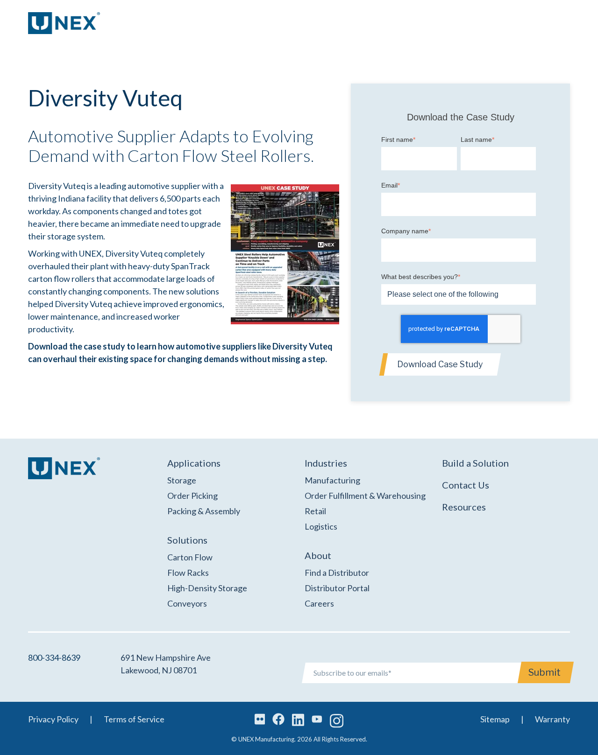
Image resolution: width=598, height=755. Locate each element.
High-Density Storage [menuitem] (207, 588)
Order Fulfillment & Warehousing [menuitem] (365, 495)
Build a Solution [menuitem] (475, 462)
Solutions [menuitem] (187, 539)
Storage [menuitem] (181, 480)
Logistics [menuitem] (321, 526)
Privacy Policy (53, 719)
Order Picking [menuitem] (192, 495)
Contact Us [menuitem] (465, 484)
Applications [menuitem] (194, 462)
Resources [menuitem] (464, 506)
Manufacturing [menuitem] (332, 480)
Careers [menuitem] (319, 603)
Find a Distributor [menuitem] (337, 572)
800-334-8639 (54, 657)
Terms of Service (134, 719)
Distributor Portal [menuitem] (337, 588)
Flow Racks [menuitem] (188, 572)
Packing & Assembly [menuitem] (203, 511)
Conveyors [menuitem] (187, 603)
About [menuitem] (318, 555)
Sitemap (495, 719)
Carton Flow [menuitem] (190, 557)
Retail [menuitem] (315, 511)
